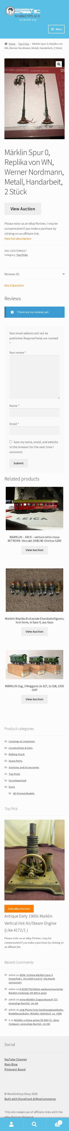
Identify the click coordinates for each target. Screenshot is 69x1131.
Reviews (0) (11, 274)
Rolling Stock (17, 754)
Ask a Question (14, 285)
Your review (17, 352)
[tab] (34, 274)
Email (14, 424)
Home (12, 44)
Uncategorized (17, 780)
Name (14, 406)
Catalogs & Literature (22, 741)
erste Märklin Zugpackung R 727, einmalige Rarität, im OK (33, 1001)
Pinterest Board (14, 1069)
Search (34, 1124)
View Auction (23, 209)
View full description (17, 238)
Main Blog (11, 1064)
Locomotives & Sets (21, 748)
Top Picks (23, 44)
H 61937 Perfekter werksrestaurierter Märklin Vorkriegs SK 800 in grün (36, 991)
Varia (12, 787)
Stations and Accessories (24, 767)
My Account (11, 1124)
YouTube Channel (15, 1059)
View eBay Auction (19, 908)
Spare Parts (15, 761)
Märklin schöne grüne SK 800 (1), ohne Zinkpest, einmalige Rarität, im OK (34, 1022)
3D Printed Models (23, 793)
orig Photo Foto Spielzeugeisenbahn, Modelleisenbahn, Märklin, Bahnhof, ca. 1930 (36, 1011)
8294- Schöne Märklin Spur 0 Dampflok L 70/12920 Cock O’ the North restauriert (32, 978)
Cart (53, 1121)
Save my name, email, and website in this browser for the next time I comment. (33, 447)
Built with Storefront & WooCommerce (30, 1099)
